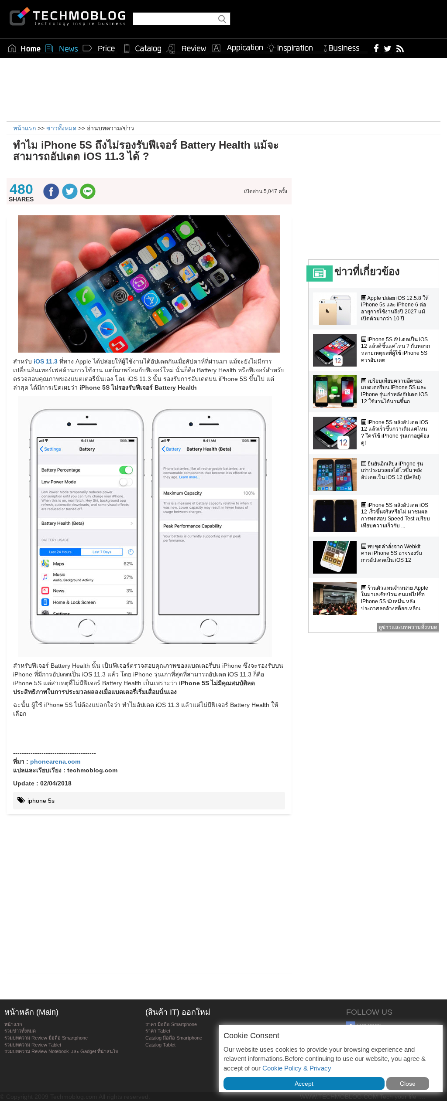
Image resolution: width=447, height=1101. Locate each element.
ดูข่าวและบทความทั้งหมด (407, 627)
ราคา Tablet (157, 1030)
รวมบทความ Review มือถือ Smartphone (46, 1037)
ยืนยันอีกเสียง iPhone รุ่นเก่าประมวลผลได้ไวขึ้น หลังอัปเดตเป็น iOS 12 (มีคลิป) (392, 470)
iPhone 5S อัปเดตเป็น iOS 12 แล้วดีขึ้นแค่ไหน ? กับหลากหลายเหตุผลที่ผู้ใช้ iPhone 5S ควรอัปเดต (395, 349)
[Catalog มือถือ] (143, 48)
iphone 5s (40, 800)
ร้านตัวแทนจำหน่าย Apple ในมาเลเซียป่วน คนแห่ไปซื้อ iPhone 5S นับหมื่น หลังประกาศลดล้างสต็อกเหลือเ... (394, 598)
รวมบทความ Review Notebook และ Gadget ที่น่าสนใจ (61, 1051)
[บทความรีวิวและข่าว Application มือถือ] (237, 48)
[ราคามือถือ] (99, 48)
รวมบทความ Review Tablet (32, 1044)
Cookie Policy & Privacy (296, 1068)
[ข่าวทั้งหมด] (61, 48)
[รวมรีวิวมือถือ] (186, 49)
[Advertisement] (223, 88)
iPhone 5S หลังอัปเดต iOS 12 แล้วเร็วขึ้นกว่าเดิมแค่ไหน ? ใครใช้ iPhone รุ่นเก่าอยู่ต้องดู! (395, 432)
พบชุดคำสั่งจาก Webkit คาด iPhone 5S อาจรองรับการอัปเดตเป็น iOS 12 (391, 553)
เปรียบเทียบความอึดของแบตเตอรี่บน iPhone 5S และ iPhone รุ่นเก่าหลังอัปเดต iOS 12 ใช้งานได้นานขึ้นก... (394, 391)
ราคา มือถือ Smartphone (171, 1024)
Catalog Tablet (160, 1044)
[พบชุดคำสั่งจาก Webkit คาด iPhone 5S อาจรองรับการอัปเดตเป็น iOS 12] (337, 557)
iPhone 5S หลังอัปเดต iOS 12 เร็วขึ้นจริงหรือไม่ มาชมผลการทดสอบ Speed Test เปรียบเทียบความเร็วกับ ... (395, 515)
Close (408, 1083)
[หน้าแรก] (24, 48)
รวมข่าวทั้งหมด (20, 1030)
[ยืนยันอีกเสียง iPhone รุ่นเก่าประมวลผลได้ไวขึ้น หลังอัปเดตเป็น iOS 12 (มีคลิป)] (337, 474)
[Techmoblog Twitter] (387, 47)
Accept (304, 1083)
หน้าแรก (13, 1024)
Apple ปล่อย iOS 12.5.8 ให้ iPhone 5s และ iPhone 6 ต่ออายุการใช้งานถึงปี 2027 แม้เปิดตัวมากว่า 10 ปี (395, 308)
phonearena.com (55, 761)
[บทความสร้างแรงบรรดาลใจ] (293, 46)
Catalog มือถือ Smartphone (173, 1037)
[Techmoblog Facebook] (376, 47)
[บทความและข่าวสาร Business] (345, 46)
